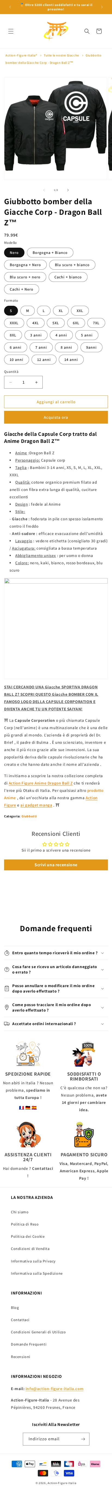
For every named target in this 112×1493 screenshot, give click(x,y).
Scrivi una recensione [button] (56, 865)
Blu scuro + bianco (72, 264)
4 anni (61, 335)
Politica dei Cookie (28, 1236)
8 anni (66, 347)
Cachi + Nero (21, 289)
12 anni (44, 359)
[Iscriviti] (83, 1439)
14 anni (71, 359)
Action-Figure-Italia (62, 1483)
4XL (35, 322)
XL (61, 310)
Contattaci (20, 1319)
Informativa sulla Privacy (33, 1261)
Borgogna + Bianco (50, 252)
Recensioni (20, 1356)
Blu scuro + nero (25, 277)
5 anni (87, 335)
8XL (13, 335)
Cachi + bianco (68, 277)
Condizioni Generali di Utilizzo (38, 1332)
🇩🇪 (28, 1107)
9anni (91, 347)
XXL (80, 310)
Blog (15, 1307)
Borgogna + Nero (25, 264)
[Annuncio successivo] (102, 7)
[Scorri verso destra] (68, 190)
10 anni (16, 359)
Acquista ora (56, 417)
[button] (11, 31)
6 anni (15, 347)
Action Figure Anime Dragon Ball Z (41, 783)
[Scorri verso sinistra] (44, 190)
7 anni (41, 347)
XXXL (14, 322)
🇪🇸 (34, 1107)
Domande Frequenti (28, 1344)
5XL (55, 322)
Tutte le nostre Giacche (61, 55)
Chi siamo (20, 1211)
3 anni (36, 335)
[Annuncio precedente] (10, 7)
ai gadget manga (36, 805)
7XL (96, 322)
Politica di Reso (25, 1224)
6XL (76, 322)
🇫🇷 (21, 1107)
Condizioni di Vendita (30, 1248)
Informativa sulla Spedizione (37, 1273)
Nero (14, 252)
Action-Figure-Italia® (21, 55)
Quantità (11, 371)
